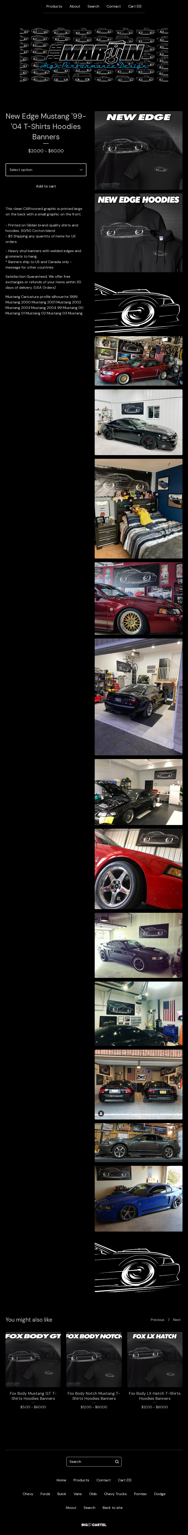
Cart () (134, 6)
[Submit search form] (117, 1461)
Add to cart (46, 186)
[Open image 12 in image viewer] (138, 1014)
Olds (93, 1493)
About (74, 6)
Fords (45, 1493)
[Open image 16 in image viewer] (138, 1263)
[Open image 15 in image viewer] (138, 1199)
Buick (62, 1493)
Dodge (160, 1493)
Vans (78, 1493)
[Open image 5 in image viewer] (138, 422)
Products (54, 6)
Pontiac (140, 1493)
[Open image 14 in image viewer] (138, 1142)
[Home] (94, 54)
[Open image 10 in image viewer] (138, 869)
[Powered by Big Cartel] (94, 1524)
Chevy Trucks (115, 1493)
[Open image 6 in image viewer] (138, 508)
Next (177, 1320)
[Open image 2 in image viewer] (138, 232)
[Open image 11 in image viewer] (138, 945)
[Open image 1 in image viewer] (138, 150)
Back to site (113, 1507)
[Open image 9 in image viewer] (138, 792)
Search (93, 6)
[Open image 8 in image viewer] (138, 697)
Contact (114, 6)
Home (61, 1480)
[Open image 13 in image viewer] (138, 1085)
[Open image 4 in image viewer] (138, 360)
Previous (157, 1320)
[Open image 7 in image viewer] (138, 598)
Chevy (28, 1493)
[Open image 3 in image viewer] (138, 304)
